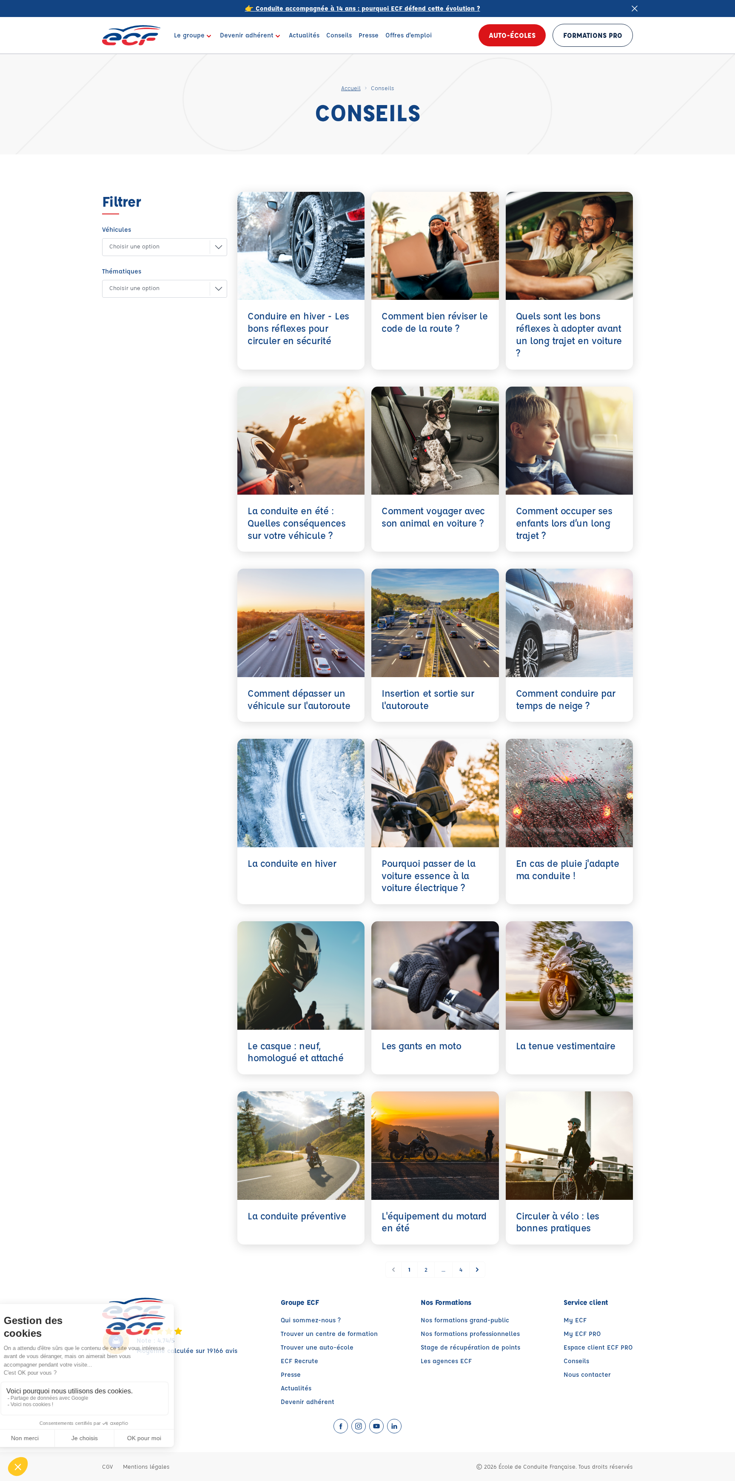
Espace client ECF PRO (598, 1347)
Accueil (351, 87)
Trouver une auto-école (317, 1347)
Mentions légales (146, 1466)
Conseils (576, 1361)
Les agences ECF (446, 1361)
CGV (107, 1466)
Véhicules (116, 229)
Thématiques (121, 271)
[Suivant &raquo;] (477, 1270)
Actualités (296, 1388)
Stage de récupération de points (470, 1347)
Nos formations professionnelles (470, 1334)
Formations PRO (592, 35)
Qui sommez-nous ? (311, 1320)
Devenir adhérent (307, 1402)
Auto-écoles (512, 35)
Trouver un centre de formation (329, 1334)
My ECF (575, 1320)
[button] (158, 247)
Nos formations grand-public (465, 1320)
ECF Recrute (299, 1361)
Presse (291, 1374)
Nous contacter (587, 1374)
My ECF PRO (582, 1334)
